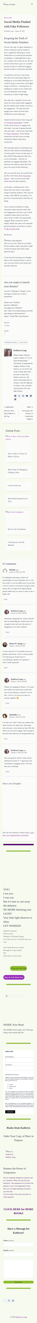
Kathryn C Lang (21, 1317)
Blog (6, 18)
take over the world (12, 229)
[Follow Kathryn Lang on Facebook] (15, 396)
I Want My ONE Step (18, 968)
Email (8, 1250)
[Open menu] (32, 3)
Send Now (18, 1282)
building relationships (11, 342)
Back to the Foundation (17, 529)
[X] (9, 1300)
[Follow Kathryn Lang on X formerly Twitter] (19, 396)
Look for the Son (14, 485)
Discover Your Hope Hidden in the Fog (9, 411)
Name (8, 1240)
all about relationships (14, 123)
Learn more (8, 1106)
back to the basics (13, 134)
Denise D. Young (15, 643)
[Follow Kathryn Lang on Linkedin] (31, 396)
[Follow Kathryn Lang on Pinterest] (15, 399)
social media (23, 342)
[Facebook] (5, 1300)
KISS (10, 18)
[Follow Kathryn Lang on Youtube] (27, 396)
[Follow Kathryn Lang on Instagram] (23, 396)
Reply (6, 599)
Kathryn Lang (9, 31)
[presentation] (18, 442)
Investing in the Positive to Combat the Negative (27, 413)
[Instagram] (13, 1300)
